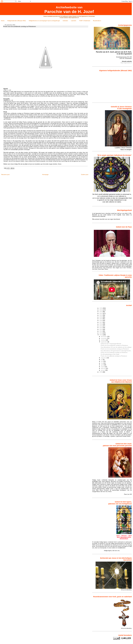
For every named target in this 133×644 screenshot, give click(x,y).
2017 (101, 322)
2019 (101, 318)
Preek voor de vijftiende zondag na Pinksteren (114, 356)
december (104, 336)
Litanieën (73, 20)
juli (102, 359)
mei (102, 363)
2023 (101, 311)
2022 (101, 313)
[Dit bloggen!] (8, 168)
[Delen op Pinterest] (13, 168)
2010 (101, 334)
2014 (101, 327)
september (104, 342)
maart (103, 366)
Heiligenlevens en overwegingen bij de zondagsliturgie (44, 20)
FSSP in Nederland (84, 20)
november (104, 338)
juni (102, 361)
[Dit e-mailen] (7, 168)
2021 (101, 315)
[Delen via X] (10, 168)
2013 (101, 329)
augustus (104, 357)
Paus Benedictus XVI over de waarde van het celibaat (116, 347)
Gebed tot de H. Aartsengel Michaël (111, 343)
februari (103, 368)
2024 (101, 310)
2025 (101, 308)
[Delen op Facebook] (12, 168)
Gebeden (65, 20)
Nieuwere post (5, 174)
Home (2, 20)
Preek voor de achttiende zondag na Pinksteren (114, 345)
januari (103, 370)
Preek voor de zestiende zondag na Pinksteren (114, 352)
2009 (101, 372)
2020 (101, 317)
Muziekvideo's (97, 20)
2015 (101, 326)
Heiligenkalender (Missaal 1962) (16, 20)
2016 (101, 324)
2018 (101, 320)
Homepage (45, 174)
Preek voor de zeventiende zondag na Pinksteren (115, 349)
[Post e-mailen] (5, 168)
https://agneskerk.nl (126, 62)
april (102, 365)
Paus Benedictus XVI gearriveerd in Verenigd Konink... (116, 350)
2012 (101, 331)
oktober (103, 340)
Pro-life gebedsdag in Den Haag (110, 354)
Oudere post (84, 174)
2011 (101, 333)
